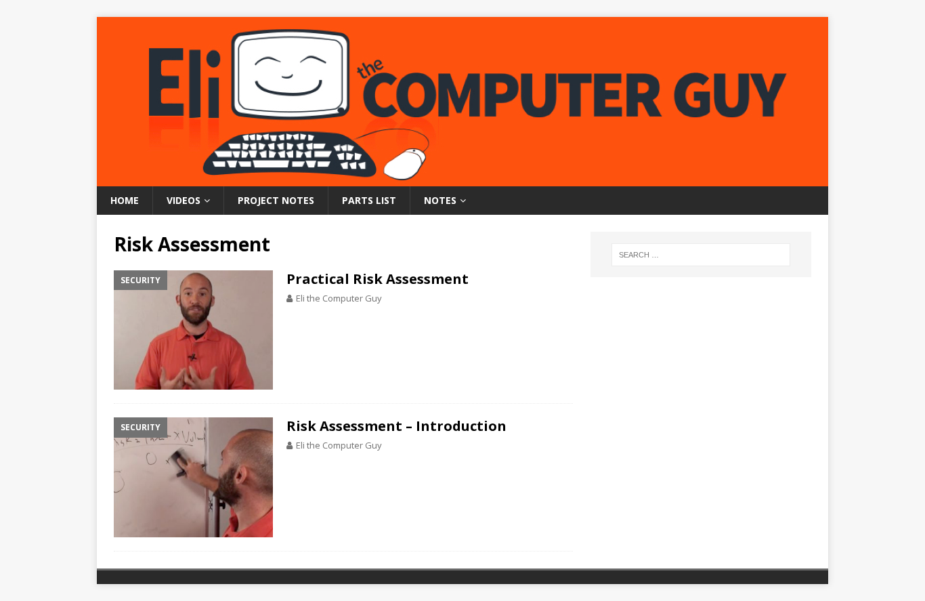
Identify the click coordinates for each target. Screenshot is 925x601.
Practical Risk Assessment (377, 279)
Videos (183, 200)
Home (124, 200)
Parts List (369, 200)
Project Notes (276, 200)
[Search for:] (700, 254)
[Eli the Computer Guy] (462, 178)
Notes (440, 200)
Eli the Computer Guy (339, 298)
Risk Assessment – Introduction (396, 426)
